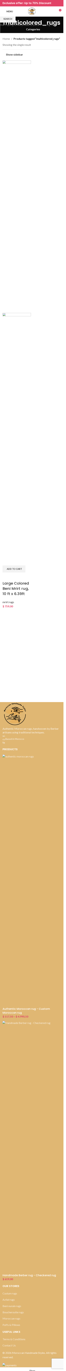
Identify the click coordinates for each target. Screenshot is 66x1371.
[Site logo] (32, 11)
